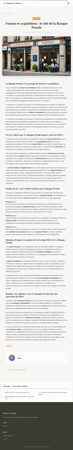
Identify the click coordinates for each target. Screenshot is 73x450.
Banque (11, 13)
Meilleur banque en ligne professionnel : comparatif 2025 (19, 397)
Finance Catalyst (12, 3)
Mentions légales (8, 435)
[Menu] (68, 3)
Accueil (5, 13)
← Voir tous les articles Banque (16, 370)
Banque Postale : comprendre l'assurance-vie (17, 392)
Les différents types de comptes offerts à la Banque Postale (53, 393)
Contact (5, 438)
